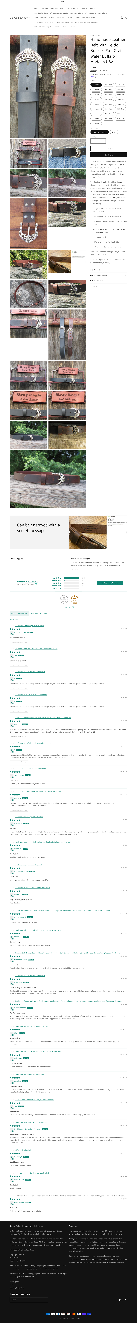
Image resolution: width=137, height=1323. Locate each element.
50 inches (96, 123)
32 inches (96, 94)
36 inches (108, 99)
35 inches (96, 99)
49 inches (120, 119)
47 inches (96, 119)
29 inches (96, 90)
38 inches (96, 104)
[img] (27, 581)
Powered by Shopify (75, 1318)
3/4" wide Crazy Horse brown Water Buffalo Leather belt (36, 649)
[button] (117, 17)
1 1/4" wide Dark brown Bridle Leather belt (31, 695)
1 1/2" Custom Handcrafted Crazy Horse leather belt (34, 1100)
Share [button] (95, 287)
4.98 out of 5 (33, 582)
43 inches (120, 109)
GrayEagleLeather (65, 1318)
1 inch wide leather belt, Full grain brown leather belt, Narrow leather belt (43, 842)
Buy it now (109, 155)
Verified (68, 607)
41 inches (96, 109)
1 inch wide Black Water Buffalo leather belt (31, 1026)
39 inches (108, 104)
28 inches (120, 85)
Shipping (93, 70)
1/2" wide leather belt (23, 1150)
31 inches (120, 90)
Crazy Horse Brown (99, 132)
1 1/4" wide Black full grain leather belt (29, 626)
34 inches (120, 94)
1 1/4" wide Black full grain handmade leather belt (34, 743)
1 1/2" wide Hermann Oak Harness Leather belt (32, 888)
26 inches (96, 85)
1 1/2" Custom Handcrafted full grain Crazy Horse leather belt (38, 791)
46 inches (120, 114)
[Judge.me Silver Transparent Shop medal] (64, 599)
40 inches (120, 104)
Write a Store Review (110, 583)
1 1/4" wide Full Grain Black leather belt (30, 672)
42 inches (108, 109)
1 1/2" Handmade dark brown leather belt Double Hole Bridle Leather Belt (43, 718)
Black (114, 132)
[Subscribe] (45, 1299)
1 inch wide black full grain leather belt (30, 1074)
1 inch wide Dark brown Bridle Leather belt (31, 1122)
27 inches (108, 85)
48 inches (108, 119)
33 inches (108, 94)
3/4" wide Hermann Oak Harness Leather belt (32, 1173)
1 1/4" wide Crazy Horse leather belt (28, 865)
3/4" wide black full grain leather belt (29, 817)
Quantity (93, 137)
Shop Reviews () (39, 613)
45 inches (108, 114)
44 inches (96, 114)
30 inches (108, 90)
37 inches (120, 99)
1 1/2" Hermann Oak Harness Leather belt (30, 768)
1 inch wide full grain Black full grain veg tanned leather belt (38, 930)
